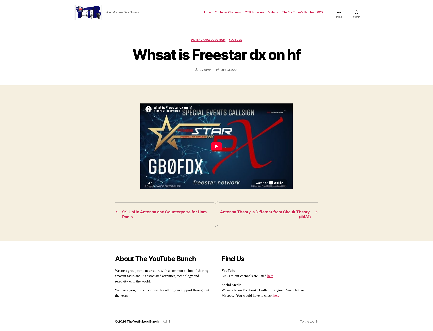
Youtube (235, 39)
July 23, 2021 (229, 70)
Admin (167, 321)
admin (207, 70)
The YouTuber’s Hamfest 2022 (302, 12)
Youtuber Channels (228, 12)
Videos (273, 12)
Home (207, 12)
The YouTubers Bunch (143, 321)
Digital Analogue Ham (208, 39)
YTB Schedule (254, 12)
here (270, 276)
